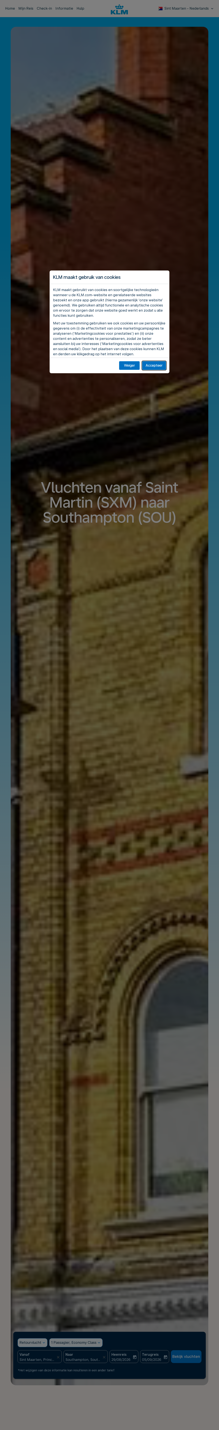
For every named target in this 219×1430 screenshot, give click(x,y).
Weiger (129, 365)
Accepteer (154, 365)
